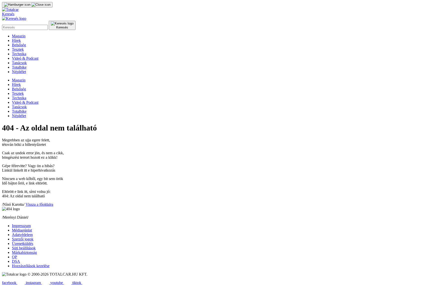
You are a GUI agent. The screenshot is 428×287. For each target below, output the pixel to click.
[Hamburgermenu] (27, 4)
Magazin (19, 36)
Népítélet (19, 72)
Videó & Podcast (25, 58)
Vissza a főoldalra (39, 204)
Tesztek (18, 49)
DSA (16, 261)
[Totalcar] (10, 9)
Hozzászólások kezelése (31, 266)
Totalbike (19, 67)
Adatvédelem (22, 235)
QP (14, 257)
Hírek (16, 40)
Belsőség (19, 45)
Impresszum (21, 226)
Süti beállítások (24, 248)
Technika (19, 54)
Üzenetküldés (22, 243)
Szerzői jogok (22, 239)
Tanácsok (19, 63)
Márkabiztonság (24, 252)
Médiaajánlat (22, 230)
